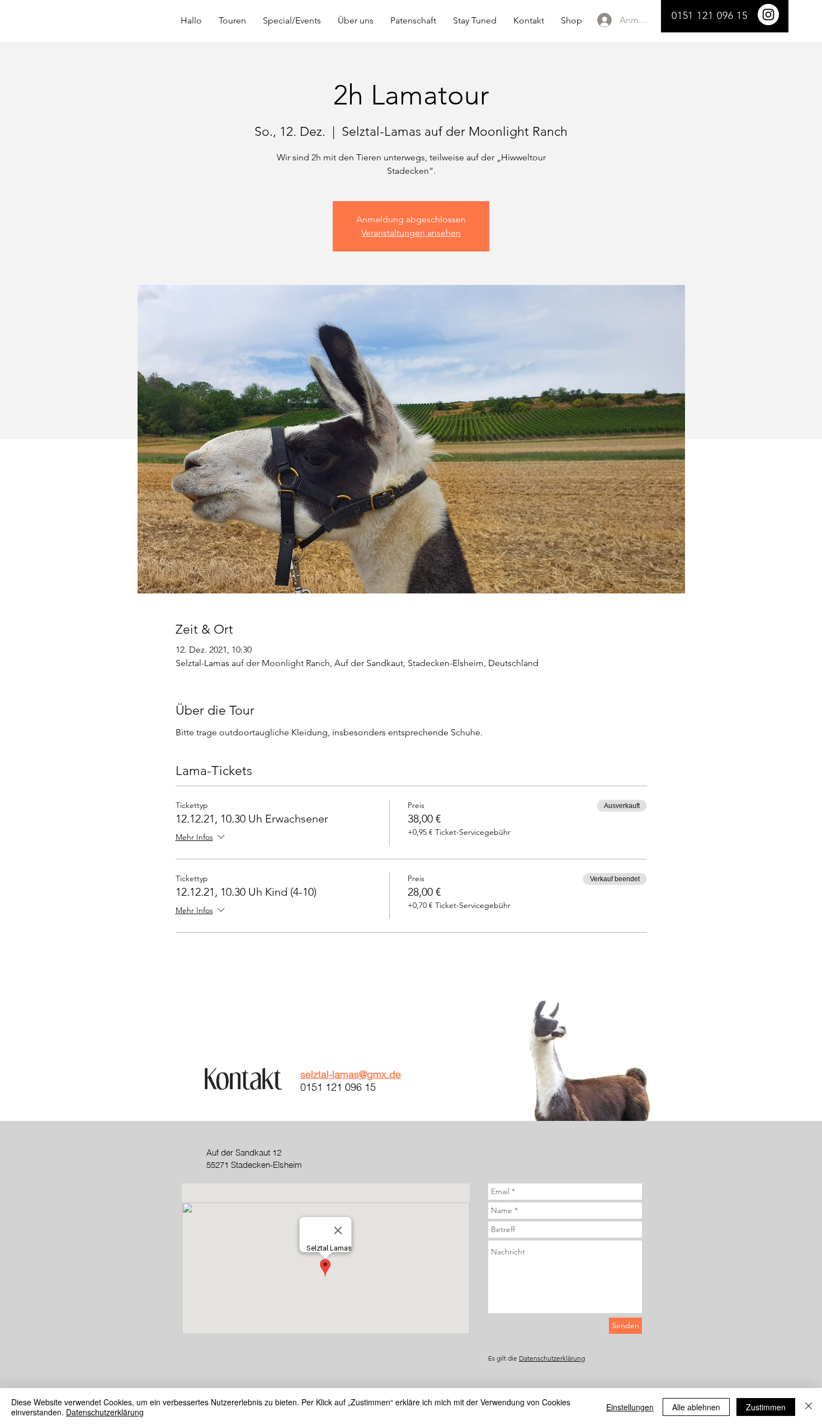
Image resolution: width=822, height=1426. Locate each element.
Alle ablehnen (696, 1407)
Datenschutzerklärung (552, 1358)
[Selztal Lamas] (768, 14)
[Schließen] (808, 1407)
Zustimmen (766, 1407)
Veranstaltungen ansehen (411, 232)
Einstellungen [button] (630, 1407)
